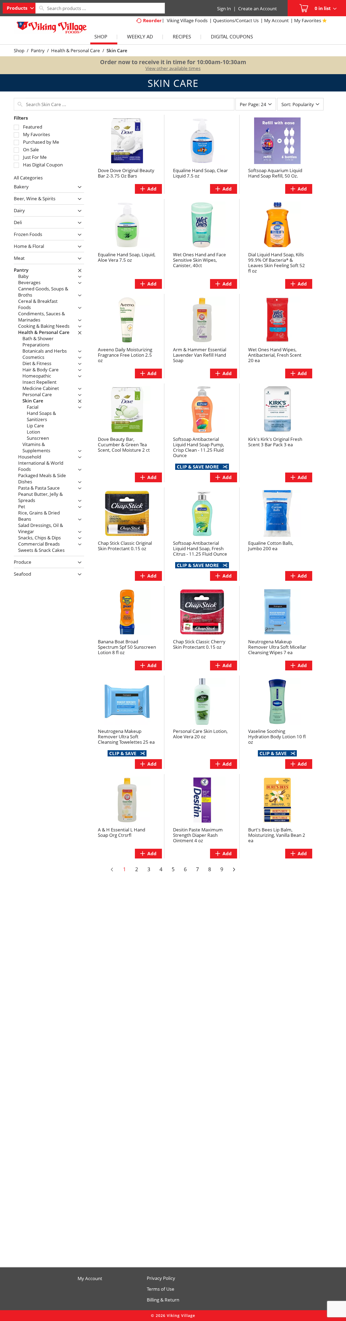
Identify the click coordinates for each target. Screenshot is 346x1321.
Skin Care (117, 50)
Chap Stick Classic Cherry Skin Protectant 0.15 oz (199, 644)
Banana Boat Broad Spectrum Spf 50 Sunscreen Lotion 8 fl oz (127, 646)
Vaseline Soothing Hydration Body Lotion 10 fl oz (277, 736)
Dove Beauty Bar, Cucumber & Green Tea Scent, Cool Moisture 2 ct (124, 444)
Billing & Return (163, 1300)
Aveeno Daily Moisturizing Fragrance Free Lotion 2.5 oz (125, 354)
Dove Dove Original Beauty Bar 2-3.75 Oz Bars (126, 173)
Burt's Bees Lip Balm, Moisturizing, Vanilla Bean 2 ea (276, 835)
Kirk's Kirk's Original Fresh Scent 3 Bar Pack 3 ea (275, 442)
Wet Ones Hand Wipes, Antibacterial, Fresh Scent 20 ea (274, 354)
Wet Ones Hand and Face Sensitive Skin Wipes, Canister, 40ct (199, 259)
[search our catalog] (41, 8)
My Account (90, 1278)
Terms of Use (160, 1289)
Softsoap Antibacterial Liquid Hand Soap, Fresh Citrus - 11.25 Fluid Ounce (200, 548)
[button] (78, 187)
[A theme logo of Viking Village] (51, 29)
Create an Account (257, 8)
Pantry (38, 50)
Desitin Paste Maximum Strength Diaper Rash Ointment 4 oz (198, 835)
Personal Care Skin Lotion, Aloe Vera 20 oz (200, 734)
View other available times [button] (173, 68)
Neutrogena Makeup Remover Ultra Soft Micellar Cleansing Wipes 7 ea (277, 646)
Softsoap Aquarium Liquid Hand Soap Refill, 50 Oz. (275, 173)
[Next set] (233, 869)
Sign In (224, 8)
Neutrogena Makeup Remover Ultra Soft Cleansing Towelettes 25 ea (126, 736)
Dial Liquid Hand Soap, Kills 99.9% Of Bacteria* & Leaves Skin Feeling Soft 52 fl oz (276, 262)
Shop (19, 50)
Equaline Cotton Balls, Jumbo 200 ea (270, 546)
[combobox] (19, 8)
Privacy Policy (161, 1278)
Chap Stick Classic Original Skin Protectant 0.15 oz (125, 546)
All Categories (28, 178)
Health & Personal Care (75, 50)
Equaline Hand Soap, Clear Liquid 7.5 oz (200, 173)
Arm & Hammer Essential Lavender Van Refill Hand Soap (199, 354)
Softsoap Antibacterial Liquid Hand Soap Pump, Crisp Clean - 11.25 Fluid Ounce (198, 447)
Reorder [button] (152, 20)
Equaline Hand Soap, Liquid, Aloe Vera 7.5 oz (126, 257)
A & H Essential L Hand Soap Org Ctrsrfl (121, 832)
